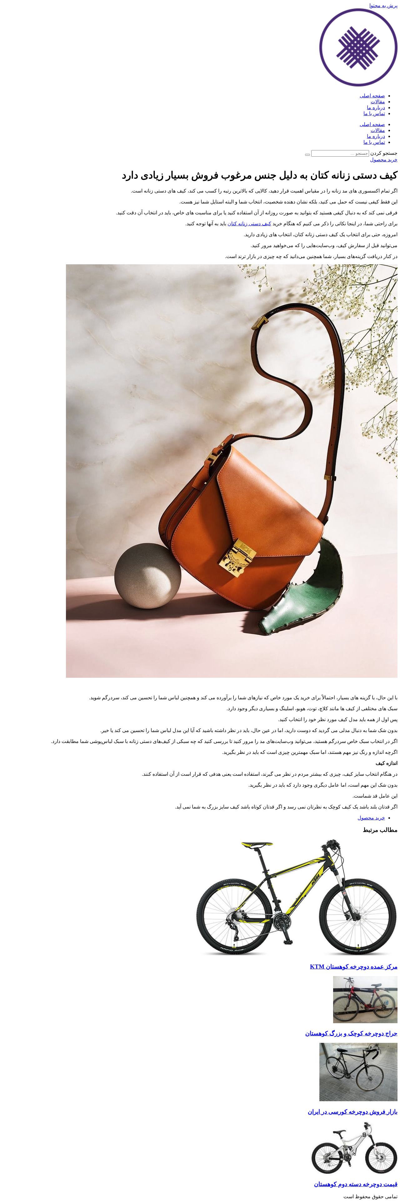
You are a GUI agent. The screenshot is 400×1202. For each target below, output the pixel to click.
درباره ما (376, 107)
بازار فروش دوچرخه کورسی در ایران (353, 1111)
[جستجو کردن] (307, 155)
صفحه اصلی (372, 95)
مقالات (378, 101)
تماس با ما (374, 113)
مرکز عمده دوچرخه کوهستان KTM (354, 966)
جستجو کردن (384, 153)
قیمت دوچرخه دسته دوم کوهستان (356, 1184)
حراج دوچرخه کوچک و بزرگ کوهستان (351, 1033)
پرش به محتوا (383, 5)
